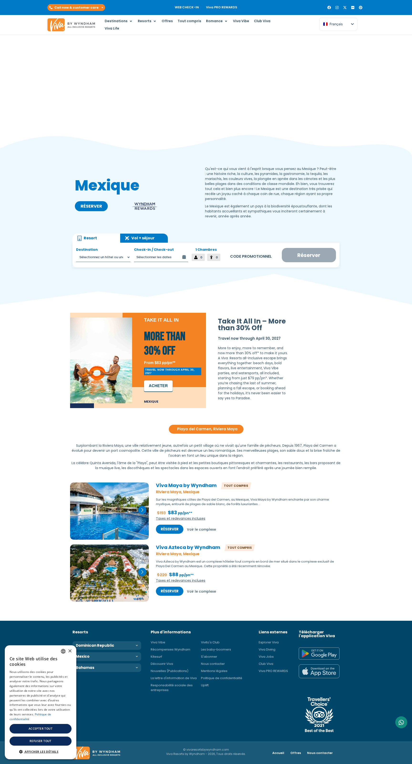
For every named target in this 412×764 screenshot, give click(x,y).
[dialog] (40, 702)
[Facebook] (329, 7)
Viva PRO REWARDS (221, 7)
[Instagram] (337, 7)
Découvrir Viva (162, 663)
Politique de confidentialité (221, 678)
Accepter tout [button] (40, 729)
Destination (87, 249)
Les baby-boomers (216, 649)
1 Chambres (206, 249)
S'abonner (209, 656)
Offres (295, 753)
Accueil (278, 753)
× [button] (70, 651)
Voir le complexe (201, 529)
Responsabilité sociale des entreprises (172, 687)
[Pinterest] (361, 7)
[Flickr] (353, 7)
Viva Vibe (158, 642)
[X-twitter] (345, 7)
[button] (76, 7)
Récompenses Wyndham (170, 649)
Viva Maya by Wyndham (186, 485)
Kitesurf (156, 656)
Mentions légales (214, 671)
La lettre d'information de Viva (174, 678)
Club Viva (266, 663)
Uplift (205, 685)
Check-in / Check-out (154, 249)
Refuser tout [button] (41, 741)
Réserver (170, 529)
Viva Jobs (266, 656)
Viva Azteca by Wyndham (188, 547)
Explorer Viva (269, 642)
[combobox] (63, 651)
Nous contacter (213, 663)
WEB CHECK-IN (187, 7)
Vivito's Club (210, 642)
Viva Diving (267, 649)
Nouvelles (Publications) (169, 671)
